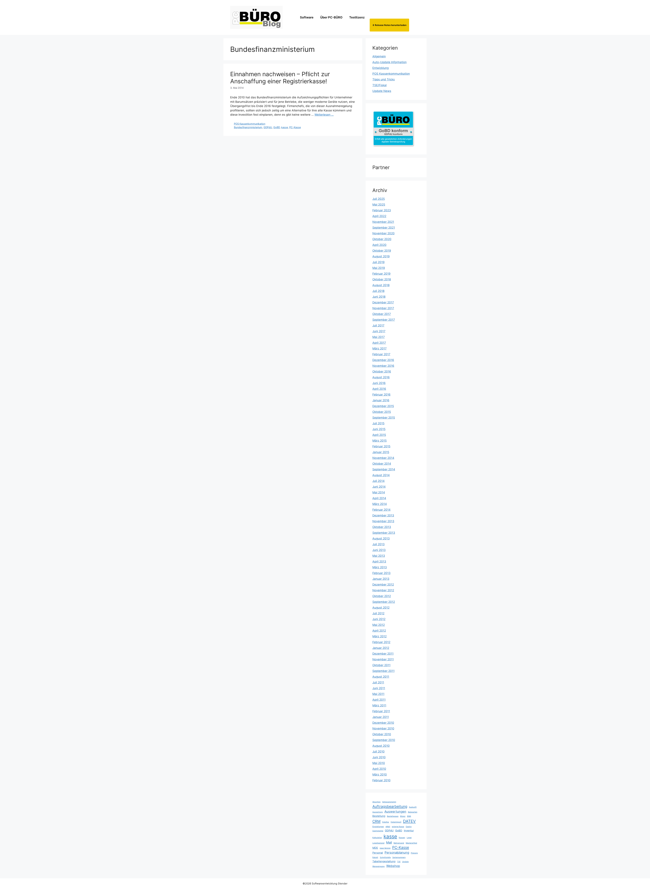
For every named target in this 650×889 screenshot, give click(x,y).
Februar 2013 (381, 573)
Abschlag (376, 802)
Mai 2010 (378, 763)
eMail (388, 827)
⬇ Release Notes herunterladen (389, 25)
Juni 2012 (378, 619)
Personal (377, 852)
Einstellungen (378, 827)
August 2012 (380, 607)
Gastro (408, 827)
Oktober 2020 (381, 239)
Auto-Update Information (389, 62)
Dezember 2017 (383, 302)
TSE (398, 862)
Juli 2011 (378, 682)
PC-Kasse (295, 127)
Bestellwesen (392, 816)
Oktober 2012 (381, 596)
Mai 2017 (378, 337)
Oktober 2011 (381, 665)
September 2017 (383, 319)
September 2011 (383, 671)
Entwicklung (380, 68)
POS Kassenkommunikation (249, 123)
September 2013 (383, 532)
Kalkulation (377, 838)
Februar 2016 (381, 394)
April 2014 (379, 498)
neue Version (385, 848)
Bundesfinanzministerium (248, 127)
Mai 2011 (378, 694)
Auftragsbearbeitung (389, 806)
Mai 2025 (378, 204)
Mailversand (399, 843)
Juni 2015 (378, 429)
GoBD (276, 127)
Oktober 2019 (381, 250)
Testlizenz (357, 17)
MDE (375, 847)
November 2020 (383, 233)
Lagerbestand (378, 843)
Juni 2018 (378, 296)
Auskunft (413, 807)
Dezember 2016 (383, 360)
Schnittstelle (385, 857)
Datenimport (396, 822)
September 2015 (383, 417)
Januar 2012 (380, 648)
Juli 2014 (378, 481)
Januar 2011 (380, 717)
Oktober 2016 (381, 371)
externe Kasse (398, 827)
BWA (409, 816)
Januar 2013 (380, 578)
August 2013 (381, 538)
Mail (389, 842)
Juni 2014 (379, 486)
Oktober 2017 (381, 314)
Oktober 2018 (381, 279)
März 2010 (379, 774)
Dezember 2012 (383, 584)
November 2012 (383, 590)
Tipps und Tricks (383, 79)
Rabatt (375, 857)
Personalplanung (397, 852)
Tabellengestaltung (383, 861)
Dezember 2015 (383, 406)
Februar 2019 (381, 273)
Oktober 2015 (381, 412)
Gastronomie (377, 831)
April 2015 (379, 435)
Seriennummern (399, 857)
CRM (376, 821)
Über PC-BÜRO (331, 17)
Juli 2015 (378, 423)
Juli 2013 (378, 544)
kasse (284, 127)
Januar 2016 (380, 400)
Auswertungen (395, 811)
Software (306, 17)
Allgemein (379, 56)
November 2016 (383, 365)
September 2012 (383, 602)
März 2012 (379, 636)
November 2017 (383, 308)
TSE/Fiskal (379, 85)
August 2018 (380, 285)
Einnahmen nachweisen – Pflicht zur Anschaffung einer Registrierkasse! (280, 77)
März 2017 (379, 348)
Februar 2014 (381, 509)
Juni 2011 (378, 688)
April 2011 (379, 699)
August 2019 (381, 256)
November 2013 (383, 521)
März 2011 (379, 705)
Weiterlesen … (324, 114)
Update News (381, 91)
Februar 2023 (381, 210)
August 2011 (380, 676)
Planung (414, 853)
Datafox (385, 822)
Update (405, 862)
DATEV (409, 821)
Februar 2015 (381, 446)
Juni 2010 (379, 757)
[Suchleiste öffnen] (414, 17)
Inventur (409, 830)
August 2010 (381, 745)
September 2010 (383, 740)
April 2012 (379, 630)
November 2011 (383, 659)
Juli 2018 (378, 291)
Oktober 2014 (381, 463)
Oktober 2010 (381, 734)
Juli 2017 (378, 325)
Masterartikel (411, 843)
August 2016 (381, 377)
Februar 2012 (381, 642)
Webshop (393, 866)
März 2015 (379, 440)
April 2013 (379, 561)
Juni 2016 (379, 383)
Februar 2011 (381, 711)
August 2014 (381, 475)
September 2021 (383, 227)
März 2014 (379, 504)
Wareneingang (378, 866)
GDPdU (268, 127)
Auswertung (377, 812)
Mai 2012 (378, 625)
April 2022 (379, 216)
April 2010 (379, 768)
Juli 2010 (378, 751)
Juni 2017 (378, 331)
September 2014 (383, 469)
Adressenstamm (389, 802)
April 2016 (379, 388)
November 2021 (383, 222)
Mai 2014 (378, 492)
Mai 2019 (378, 268)
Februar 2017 (381, 354)
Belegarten (412, 812)
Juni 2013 (379, 550)
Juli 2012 (378, 613)
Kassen (402, 838)
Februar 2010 (381, 780)
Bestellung (378, 816)
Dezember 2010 (383, 722)
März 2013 (379, 567)
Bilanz (402, 816)
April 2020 (379, 245)
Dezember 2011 (383, 653)
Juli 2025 (378, 198)
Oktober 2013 (381, 527)
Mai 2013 (378, 555)
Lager (409, 838)
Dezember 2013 (383, 515)
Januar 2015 (380, 452)
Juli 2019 (378, 262)
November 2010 (383, 728)
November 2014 (383, 458)
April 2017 (379, 342)
